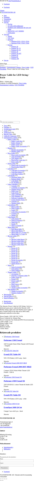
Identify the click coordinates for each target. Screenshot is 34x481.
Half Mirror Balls (16, 229)
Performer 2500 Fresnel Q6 (14, 381)
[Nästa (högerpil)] (2, 480)
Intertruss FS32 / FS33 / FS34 (20, 41)
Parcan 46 (14, 255)
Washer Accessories (17, 291)
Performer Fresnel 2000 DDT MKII (17, 367)
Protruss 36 (14, 52)
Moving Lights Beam (17, 239)
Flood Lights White (17, 167)
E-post (1, 463)
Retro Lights (15, 162)
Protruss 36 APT (16, 53)
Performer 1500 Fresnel (13, 340)
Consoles (14, 186)
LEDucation (11, 33)
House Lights (15, 281)
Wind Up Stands (16, 225)
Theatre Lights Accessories (19, 287)
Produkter (7, 17)
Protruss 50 (14, 55)
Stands (13, 224)
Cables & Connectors (10, 136)
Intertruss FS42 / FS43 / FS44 (20, 43)
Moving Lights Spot (17, 243)
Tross (5, 125)
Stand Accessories (16, 220)
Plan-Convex (15, 284)
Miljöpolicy (7, 449)
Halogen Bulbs (15, 179)
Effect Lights (15, 208)
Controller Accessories (18, 187)
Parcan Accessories (17, 260)
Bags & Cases (8, 134)
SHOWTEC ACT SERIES (16, 31)
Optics (13, 282)
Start (5, 15)
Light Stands (11, 217)
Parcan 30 (14, 251)
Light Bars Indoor (16, 172)
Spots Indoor (15, 269)
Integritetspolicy (8, 447)
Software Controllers (17, 198)
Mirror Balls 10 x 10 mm (18, 232)
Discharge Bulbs (16, 177)
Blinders (10, 148)
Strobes (13, 215)
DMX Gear (14, 191)
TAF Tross (11, 38)
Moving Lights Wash (17, 244)
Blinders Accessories (17, 150)
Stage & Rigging (9, 298)
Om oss (6, 60)
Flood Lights (11, 163)
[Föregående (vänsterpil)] (1, 480)
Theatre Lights (12, 272)
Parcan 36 (14, 253)
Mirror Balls (11, 227)
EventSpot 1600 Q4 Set (13, 407)
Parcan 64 (14, 258)
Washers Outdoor (16, 293)
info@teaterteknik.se (6, 427)
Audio (6, 131)
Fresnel (13, 279)
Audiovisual (7, 132)
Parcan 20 (14, 250)
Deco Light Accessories (18, 155)
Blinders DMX (15, 151)
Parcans (10, 246)
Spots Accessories (16, 267)
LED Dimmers (15, 196)
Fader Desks (15, 193)
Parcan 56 (14, 256)
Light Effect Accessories (18, 212)
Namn (1, 459)
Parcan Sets (14, 262)
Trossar (10, 36)
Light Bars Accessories (18, 170)
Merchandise (7, 294)
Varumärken (7, 19)
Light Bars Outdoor (17, 174)
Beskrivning (7, 301)
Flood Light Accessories (18, 165)
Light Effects (11, 205)
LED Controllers (16, 194)
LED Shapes (15, 158)
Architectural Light (9, 129)
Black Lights (15, 206)
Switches (14, 201)
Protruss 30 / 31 (16, 48)
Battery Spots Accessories (19, 146)
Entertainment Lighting (14, 67)
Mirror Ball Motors (17, 231)
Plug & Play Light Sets (18, 160)
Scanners (14, 213)
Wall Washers (12, 289)
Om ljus (6, 22)
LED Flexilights (19, 85)
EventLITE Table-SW (12, 354)
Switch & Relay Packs (18, 200)
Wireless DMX (15, 203)
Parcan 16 (14, 248)
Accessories (14, 274)
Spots (9, 265)
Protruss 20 (14, 46)
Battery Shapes (15, 143)
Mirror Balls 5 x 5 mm (18, 234)
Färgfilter (6, 127)
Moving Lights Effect (17, 241)
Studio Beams (15, 263)
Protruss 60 (14, 57)
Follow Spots (15, 277)
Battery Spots (15, 144)
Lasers (13, 210)
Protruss (10, 45)
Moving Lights (12, 236)
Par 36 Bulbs (15, 182)
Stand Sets (14, 222)
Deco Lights (25, 67)
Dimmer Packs (15, 189)
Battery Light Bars (16, 141)
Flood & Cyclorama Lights (19, 275)
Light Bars (11, 169)
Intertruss (10, 40)
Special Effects (8, 296)
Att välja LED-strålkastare (15, 26)
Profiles (13, 286)
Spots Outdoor (15, 270)
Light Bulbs (11, 175)
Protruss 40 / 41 (16, 50)
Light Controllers (13, 184)
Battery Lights (12, 139)
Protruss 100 (15, 58)
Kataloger (7, 21)
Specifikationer (8, 303)
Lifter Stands (15, 219)
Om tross (6, 34)
